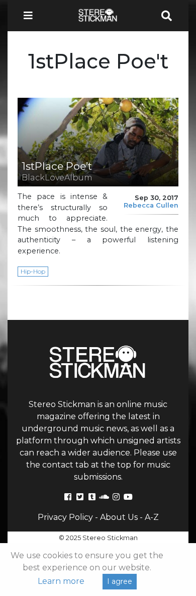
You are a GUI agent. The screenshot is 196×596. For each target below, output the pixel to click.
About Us (119, 517)
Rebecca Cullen (151, 205)
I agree (119, 581)
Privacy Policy (65, 517)
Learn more (61, 581)
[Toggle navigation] (31, 15)
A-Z (152, 517)
